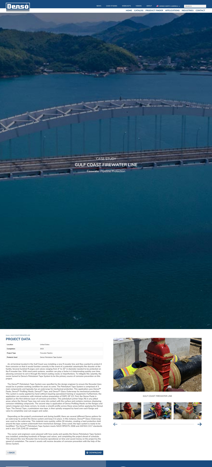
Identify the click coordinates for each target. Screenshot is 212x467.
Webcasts (126, 6)
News (99, 6)
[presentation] (117, 424)
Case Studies (111, 6)
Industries (187, 10)
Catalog (138, 10)
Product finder (154, 10)
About (149, 6)
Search (204, 6)
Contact (200, 10)
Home (129, 10)
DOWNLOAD (95, 452)
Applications (172, 10)
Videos (139, 6)
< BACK (11, 452)
